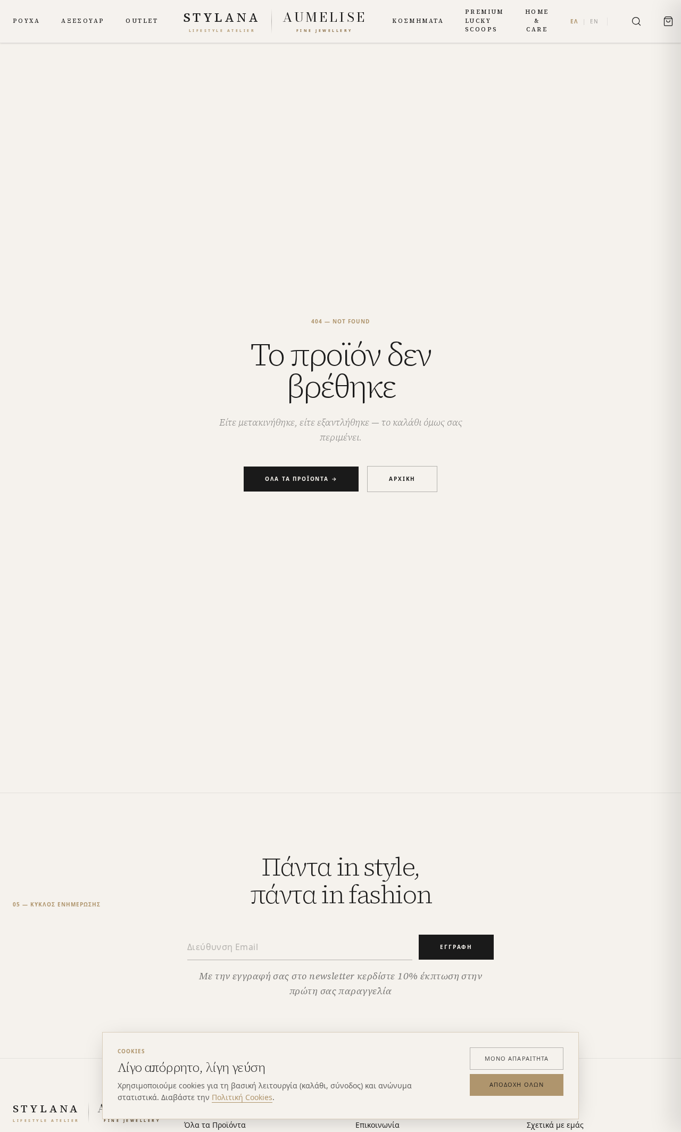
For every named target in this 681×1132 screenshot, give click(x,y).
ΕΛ (574, 21)
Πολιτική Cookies (242, 1097)
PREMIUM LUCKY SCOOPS (484, 21)
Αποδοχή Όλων (516, 1084)
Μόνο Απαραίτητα (517, 1058)
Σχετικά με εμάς (555, 1125)
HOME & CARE (537, 21)
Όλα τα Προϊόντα (215, 1125)
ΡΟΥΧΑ (26, 21)
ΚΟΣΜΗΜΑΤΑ (418, 21)
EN (594, 21)
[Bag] (668, 21)
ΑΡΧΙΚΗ (402, 478)
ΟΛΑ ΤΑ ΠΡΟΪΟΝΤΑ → (301, 478)
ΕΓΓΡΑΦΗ (456, 947)
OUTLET (142, 21)
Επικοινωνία (377, 1125)
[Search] (636, 21)
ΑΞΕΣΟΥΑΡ (82, 21)
